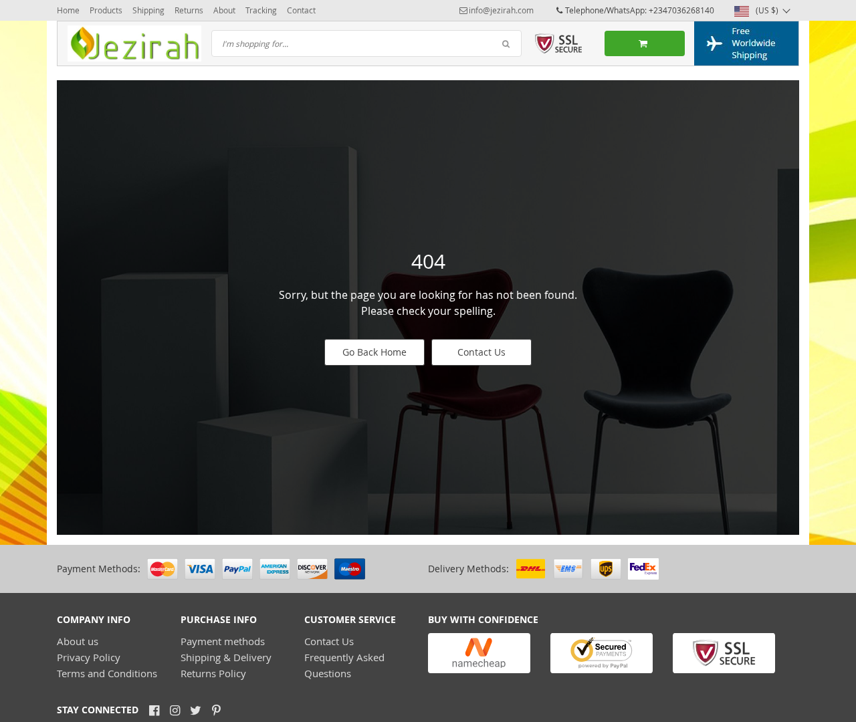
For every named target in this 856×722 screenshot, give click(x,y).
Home (68, 10)
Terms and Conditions (107, 673)
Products (106, 10)
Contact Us (481, 352)
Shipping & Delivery (226, 657)
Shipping (148, 10)
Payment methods (223, 641)
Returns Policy (213, 673)
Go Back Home (374, 352)
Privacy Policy (88, 657)
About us (77, 641)
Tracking (261, 10)
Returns (189, 10)
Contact (301, 10)
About (224, 10)
